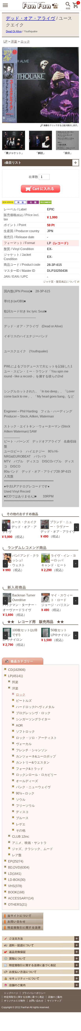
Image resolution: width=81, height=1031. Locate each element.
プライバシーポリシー (34, 993)
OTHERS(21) (17, 904)
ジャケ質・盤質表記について (59, 281)
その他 (20, 830)
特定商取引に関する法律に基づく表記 (24, 997)
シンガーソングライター (33, 719)
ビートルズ (24, 700)
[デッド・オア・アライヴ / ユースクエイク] (13, 149)
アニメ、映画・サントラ (29, 842)
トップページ (11, 993)
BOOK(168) (16, 892)
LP (5, 41)
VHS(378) (15, 886)
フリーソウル (25, 805)
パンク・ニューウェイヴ (33, 787)
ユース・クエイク (24, 522)
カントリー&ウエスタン (33, 762)
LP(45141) (15, 676)
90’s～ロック (25, 793)
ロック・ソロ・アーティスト (36, 737)
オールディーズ (27, 781)
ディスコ (22, 812)
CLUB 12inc (20, 836)
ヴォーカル (24, 744)
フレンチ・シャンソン (31, 750)
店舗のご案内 (55, 997)
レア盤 (16, 855)
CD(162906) (16, 669)
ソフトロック (25, 731)
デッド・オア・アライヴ (30, 18)
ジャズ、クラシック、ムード (32, 849)
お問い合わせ (36, 1000)
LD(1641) (14, 873)
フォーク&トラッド (29, 768)
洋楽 (15, 688)
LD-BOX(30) (16, 879)
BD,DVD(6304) (18, 867)
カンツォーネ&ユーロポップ (36, 756)
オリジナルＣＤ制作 (14, 1000)
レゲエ (20, 824)
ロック (20, 694)
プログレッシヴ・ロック (33, 713)
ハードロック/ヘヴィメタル (35, 707)
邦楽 (15, 682)
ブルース (22, 818)
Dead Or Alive (14, 31)
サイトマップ (54, 1000)
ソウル (20, 799)
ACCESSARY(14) (21, 898)
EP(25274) (15, 861)
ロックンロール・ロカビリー (36, 774)
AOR (19, 725)
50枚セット (59, 630)
